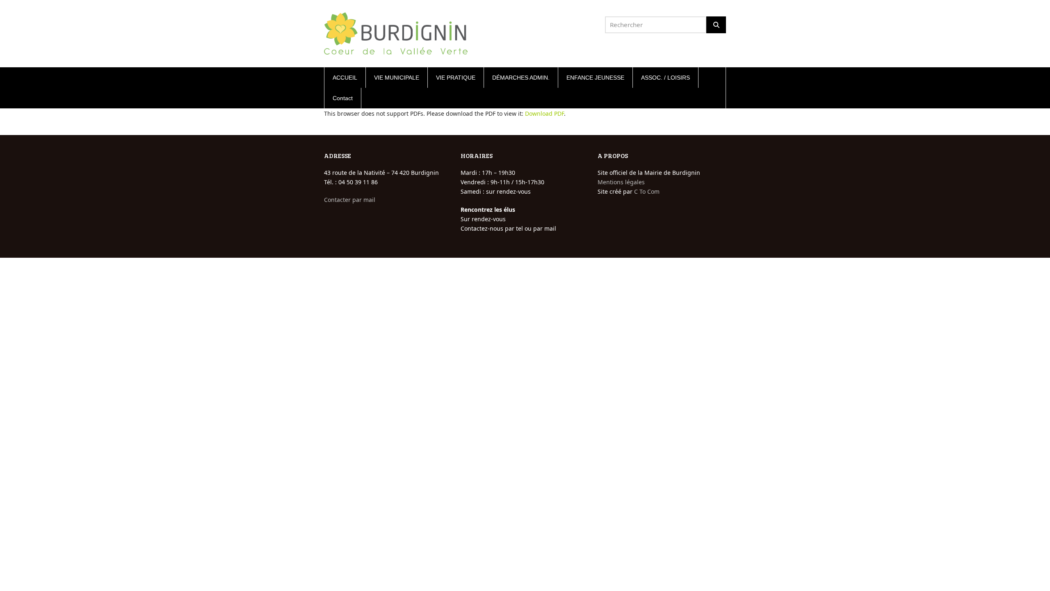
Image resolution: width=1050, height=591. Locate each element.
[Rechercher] (716, 24)
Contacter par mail (349, 200)
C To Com (647, 191)
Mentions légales (621, 182)
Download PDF (544, 113)
